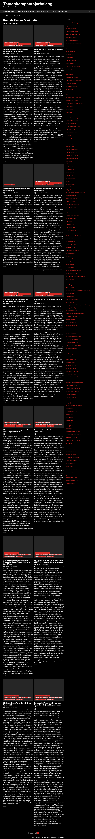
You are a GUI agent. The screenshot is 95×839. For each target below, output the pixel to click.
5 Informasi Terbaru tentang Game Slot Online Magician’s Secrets (18, 417)
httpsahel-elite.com (71, 397)
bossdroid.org (70, 63)
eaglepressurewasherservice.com (75, 193)
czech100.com (70, 267)
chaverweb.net (70, 296)
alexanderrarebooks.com (73, 34)
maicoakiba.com (70, 129)
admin (7, 53)
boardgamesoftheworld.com (74, 43)
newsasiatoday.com (71, 411)
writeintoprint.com (71, 365)
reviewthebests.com (71, 394)
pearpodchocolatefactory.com (74, 446)
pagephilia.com (70, 400)
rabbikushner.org (71, 60)
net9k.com (69, 135)
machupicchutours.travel (73, 126)
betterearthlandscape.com (73, 336)
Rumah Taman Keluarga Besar (60, 11)
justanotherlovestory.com (73, 118)
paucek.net (69, 72)
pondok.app (69, 138)
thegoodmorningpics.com (73, 388)
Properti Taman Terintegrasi (43, 11)
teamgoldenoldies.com (72, 457)
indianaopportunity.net (72, 391)
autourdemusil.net (71, 262)
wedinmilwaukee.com (72, 480)
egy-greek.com (70, 92)
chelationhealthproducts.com (74, 406)
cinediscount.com (71, 83)
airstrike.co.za (70, 172)
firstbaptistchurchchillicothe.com (75, 236)
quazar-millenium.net (72, 141)
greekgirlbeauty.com (72, 31)
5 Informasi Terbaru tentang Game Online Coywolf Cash (49, 175)
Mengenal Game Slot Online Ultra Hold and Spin (49, 286)
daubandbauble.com (71, 86)
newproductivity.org (71, 230)
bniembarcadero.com (72, 210)
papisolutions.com (71, 28)
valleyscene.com (70, 247)
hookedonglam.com (71, 354)
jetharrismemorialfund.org (73, 270)
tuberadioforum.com (72, 158)
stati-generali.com (71, 319)
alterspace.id (69, 417)
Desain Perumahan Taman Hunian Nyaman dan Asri (49, 36)
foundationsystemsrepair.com (74, 49)
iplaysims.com (70, 256)
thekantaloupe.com (71, 152)
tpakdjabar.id (69, 426)
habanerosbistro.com (72, 328)
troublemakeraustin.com (73, 316)
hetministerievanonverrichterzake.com (77, 351)
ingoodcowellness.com (72, 26)
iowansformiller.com (71, 198)
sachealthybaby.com (71, 437)
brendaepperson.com (72, 299)
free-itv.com (69, 239)
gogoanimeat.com (71, 454)
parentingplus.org (71, 218)
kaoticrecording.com (71, 449)
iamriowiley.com (70, 380)
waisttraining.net (71, 359)
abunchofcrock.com (71, 273)
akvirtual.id (69, 429)
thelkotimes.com (70, 483)
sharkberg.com (70, 285)
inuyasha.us (69, 109)
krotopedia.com (70, 423)
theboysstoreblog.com (72, 308)
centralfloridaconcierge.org (73, 250)
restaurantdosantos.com (73, 460)
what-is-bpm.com (71, 207)
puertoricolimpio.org (72, 23)
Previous (31, 833)
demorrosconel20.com (72, 40)
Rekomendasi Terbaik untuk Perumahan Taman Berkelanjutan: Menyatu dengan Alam (49, 690)
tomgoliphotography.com (73, 440)
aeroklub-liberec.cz (71, 178)
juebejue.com (69, 54)
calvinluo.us (69, 221)
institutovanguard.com (72, 371)
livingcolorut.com (71, 190)
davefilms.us (69, 89)
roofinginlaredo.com (71, 385)
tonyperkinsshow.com (72, 155)
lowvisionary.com (71, 123)
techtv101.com (70, 146)
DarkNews (53, 837)
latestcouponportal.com (72, 216)
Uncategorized (19, 45)
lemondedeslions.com (72, 121)
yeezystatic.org (70, 169)
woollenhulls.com (71, 259)
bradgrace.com (70, 264)
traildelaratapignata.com (73, 431)
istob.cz (68, 181)
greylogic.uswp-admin (72, 100)
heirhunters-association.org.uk (74, 103)
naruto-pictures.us (71, 132)
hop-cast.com (70, 224)
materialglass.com (71, 357)
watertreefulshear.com (72, 37)
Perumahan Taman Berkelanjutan (26, 11)
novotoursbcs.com (71, 334)
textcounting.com (71, 472)
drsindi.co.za (69, 175)
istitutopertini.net (71, 115)
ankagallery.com (70, 293)
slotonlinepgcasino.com (72, 144)
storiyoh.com (69, 75)
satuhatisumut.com (71, 477)
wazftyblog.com (70, 414)
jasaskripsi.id (69, 420)
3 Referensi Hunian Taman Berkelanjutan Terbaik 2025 (18, 690)
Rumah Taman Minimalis (9, 11)
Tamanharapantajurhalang (27, 3)
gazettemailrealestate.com (73, 98)
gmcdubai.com (70, 287)
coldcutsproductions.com (73, 213)
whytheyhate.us (70, 167)
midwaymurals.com (71, 311)
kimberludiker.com (71, 322)
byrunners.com (70, 282)
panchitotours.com (71, 325)
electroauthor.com (71, 195)
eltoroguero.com (70, 331)
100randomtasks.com (72, 233)
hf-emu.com (69, 106)
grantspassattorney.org (72, 469)
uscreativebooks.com (72, 187)
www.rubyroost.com (71, 368)
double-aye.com (70, 184)
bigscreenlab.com (71, 46)
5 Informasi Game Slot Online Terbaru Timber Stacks (49, 417)
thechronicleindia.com (72, 149)
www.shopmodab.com (72, 374)
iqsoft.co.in (69, 112)
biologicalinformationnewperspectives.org (78, 305)
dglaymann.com (70, 302)
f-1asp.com (69, 95)
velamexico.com (70, 362)
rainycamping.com (71, 201)
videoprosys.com (70, 164)
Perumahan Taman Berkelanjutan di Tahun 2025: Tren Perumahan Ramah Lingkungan (49, 547)
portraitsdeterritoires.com (73, 345)
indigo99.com (69, 408)
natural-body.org (71, 244)
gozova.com (69, 466)
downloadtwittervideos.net (73, 434)
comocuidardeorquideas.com (74, 377)
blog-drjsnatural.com (72, 403)
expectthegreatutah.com (73, 204)
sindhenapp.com (70, 463)
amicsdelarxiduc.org (71, 348)
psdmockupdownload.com (73, 339)
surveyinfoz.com (70, 51)
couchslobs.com (70, 253)
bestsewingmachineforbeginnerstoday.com (78, 290)
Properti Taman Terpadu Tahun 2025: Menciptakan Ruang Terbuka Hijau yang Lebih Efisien (18, 547)
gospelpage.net (70, 69)
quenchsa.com (70, 279)
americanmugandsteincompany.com (76, 276)
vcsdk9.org (69, 161)
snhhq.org (69, 443)
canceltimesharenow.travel (73, 80)
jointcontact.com (70, 241)
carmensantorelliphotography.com (76, 313)
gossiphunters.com (71, 475)
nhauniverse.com (71, 452)
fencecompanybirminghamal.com (75, 382)
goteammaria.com (71, 227)
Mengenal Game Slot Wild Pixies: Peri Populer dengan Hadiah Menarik (18, 286)
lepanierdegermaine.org (73, 66)
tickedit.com (69, 57)
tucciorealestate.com (72, 342)
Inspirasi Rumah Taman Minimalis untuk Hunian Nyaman (18, 175)
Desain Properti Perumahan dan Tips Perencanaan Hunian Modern (18, 36)
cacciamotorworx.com (72, 77)
